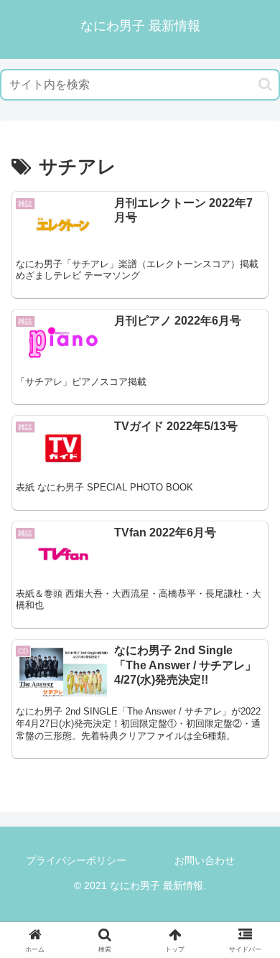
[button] (265, 84)
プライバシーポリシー (76, 860)
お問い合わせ (204, 860)
